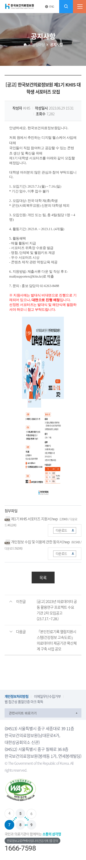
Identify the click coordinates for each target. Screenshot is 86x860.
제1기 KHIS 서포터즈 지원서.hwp (34, 518)
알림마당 (38, 44)
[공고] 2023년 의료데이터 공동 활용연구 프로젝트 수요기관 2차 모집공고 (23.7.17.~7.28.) (57, 610)
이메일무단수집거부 (47, 696)
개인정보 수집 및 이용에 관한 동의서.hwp (40, 541)
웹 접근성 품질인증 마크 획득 (24, 701)
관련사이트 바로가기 (23, 713)
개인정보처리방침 (16, 696)
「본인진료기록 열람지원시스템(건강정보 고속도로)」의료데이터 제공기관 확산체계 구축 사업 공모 (57, 640)
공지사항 (56, 44)
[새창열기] (43, 791)
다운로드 (61, 530)
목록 (43, 577)
